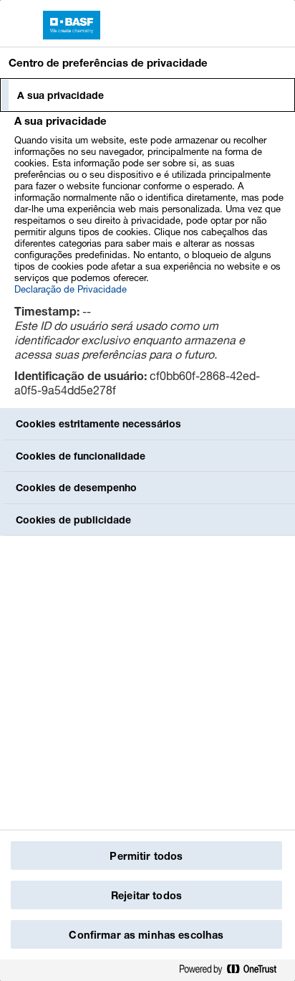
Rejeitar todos (146, 895)
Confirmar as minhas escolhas (146, 935)
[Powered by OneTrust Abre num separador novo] (233, 970)
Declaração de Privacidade (70, 289)
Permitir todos (146, 856)
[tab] (147, 95)
